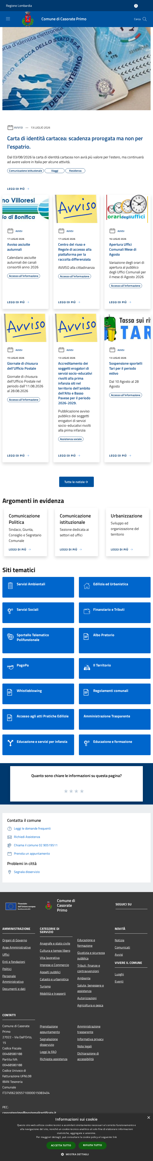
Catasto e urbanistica (54, 979)
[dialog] (76, 1137)
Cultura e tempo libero (55, 950)
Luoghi (119, 974)
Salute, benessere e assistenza (90, 988)
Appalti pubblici (50, 972)
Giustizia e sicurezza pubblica (91, 955)
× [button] (148, 1117)
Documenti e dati (14, 988)
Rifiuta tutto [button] (92, 1145)
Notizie (119, 940)
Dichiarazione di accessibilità (88, 1056)
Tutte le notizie (74, 481)
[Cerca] (144, 19)
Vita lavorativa (50, 957)
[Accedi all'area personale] (135, 5)
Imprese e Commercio (54, 964)
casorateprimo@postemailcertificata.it (29, 1112)
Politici (7, 968)
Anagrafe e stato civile (55, 943)
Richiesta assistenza (53, 1059)
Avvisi (18, 127)
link (115, 1137)
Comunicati (122, 947)
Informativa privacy (90, 1039)
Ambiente (83, 978)
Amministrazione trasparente (88, 1029)
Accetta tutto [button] (61, 1145)
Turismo (45, 986)
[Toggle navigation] (8, 18)
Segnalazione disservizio (49, 1042)
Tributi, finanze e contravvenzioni (88, 968)
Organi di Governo (14, 940)
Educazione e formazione (86, 943)
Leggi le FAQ (48, 1051)
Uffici (5, 954)
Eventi (119, 981)
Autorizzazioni (87, 998)
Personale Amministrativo (13, 979)
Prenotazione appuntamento (50, 1029)
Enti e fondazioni (13, 961)
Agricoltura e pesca (90, 1005)
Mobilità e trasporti (53, 993)
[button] (76, 1154)
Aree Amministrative (16, 947)
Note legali (84, 1046)
